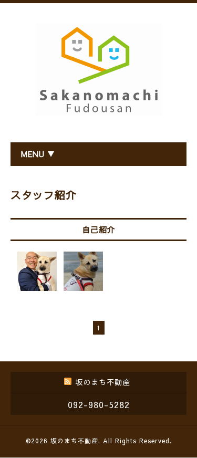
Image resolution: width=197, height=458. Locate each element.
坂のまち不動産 (74, 440)
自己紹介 (99, 229)
